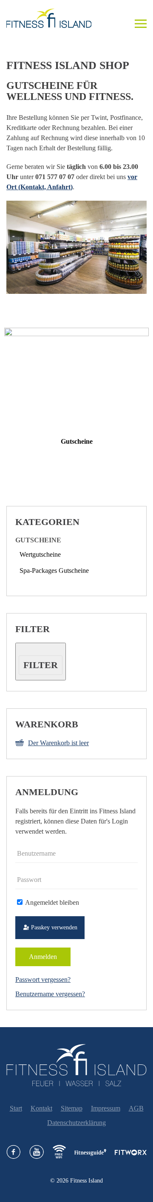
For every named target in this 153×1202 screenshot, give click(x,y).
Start (16, 1108)
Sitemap (71, 1108)
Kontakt (41, 1108)
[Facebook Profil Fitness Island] (13, 1152)
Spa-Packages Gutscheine (54, 570)
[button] (141, 18)
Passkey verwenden (53, 927)
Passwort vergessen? (43, 979)
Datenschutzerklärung (76, 1122)
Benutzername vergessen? (50, 994)
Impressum (105, 1108)
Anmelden (43, 956)
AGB (136, 1108)
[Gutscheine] (76, 378)
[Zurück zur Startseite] (53, 18)
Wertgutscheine (40, 554)
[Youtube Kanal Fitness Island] (36, 1152)
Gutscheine (77, 441)
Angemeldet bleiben (51, 902)
